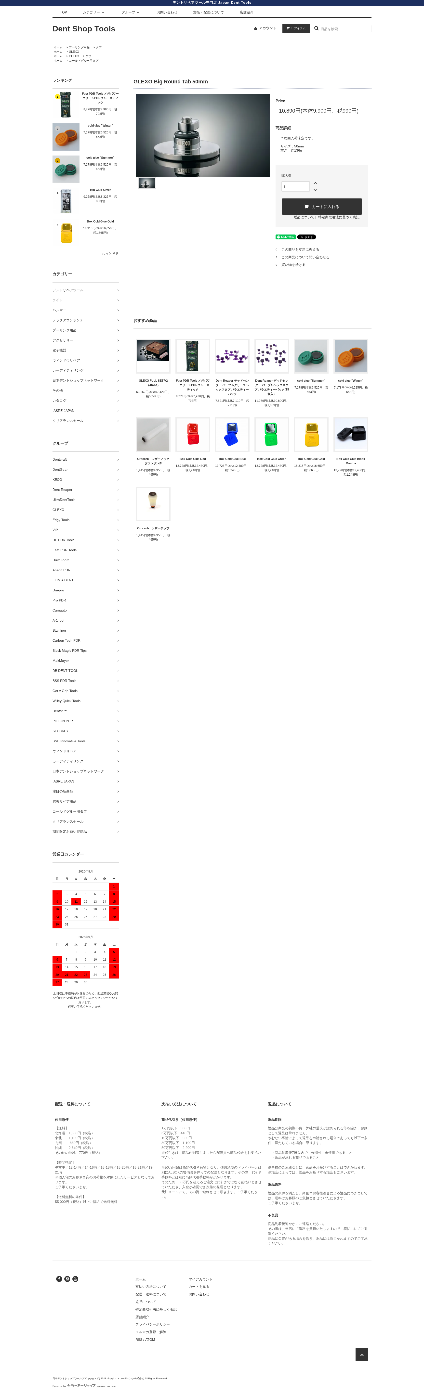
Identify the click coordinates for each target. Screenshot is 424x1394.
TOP (63, 12)
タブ (99, 47)
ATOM (150, 1340)
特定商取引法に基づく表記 (338, 217)
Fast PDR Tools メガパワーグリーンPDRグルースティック (100, 98)
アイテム (299, 28)
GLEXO (74, 51)
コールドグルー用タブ (83, 60)
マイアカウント (201, 1279)
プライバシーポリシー (152, 1324)
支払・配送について (208, 12)
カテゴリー (91, 12)
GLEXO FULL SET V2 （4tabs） (153, 383)
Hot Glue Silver (100, 190)
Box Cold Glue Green (271, 459)
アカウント (267, 28)
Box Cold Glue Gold (100, 221)
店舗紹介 (246, 12)
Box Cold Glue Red (193, 459)
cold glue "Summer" (100, 157)
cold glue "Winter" (100, 125)
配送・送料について (150, 1294)
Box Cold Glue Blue (232, 459)
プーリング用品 (79, 47)
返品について (304, 217)
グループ (128, 12)
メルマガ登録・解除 (150, 1332)
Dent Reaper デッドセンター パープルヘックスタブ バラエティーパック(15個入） (271, 387)
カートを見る (199, 1287)
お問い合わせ (167, 12)
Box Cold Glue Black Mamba (350, 461)
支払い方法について (150, 1287)
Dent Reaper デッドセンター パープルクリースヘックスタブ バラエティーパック (232, 387)
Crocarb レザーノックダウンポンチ (153, 461)
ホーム (58, 47)
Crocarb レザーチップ (153, 528)
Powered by (59, 1386)
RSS (138, 1340)
